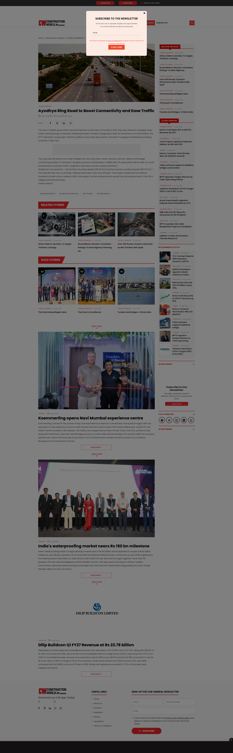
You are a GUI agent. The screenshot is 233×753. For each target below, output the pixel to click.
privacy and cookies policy (115, 40)
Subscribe (116, 47)
